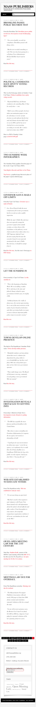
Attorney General (10, 684)
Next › (20, 640)
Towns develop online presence (17, 338)
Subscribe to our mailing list (14, 668)
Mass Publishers (19, 6)
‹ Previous (19, 638)
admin (21, 20)
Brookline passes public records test (16, 23)
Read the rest (7, 319)
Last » (25, 640)
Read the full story (9, 523)
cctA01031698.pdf (12, 136)
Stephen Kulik (14, 552)
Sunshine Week (13, 71)
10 (16, 640)
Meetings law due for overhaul (17, 578)
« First (12, 638)
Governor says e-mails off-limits (17, 196)
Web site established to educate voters (16, 480)
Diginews (31, 700)
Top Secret (7, 174)
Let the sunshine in (15, 270)
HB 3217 (26, 554)
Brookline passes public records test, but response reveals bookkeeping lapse (18, 33)
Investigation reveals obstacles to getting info (17, 404)
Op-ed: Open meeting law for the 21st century (15, 543)
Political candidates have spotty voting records (16, 84)
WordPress (22, 700)
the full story (10, 63)
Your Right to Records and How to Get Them (17, 170)
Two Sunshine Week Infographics (15, 155)
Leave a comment (24, 71)
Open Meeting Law (17, 687)
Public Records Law (16, 689)
